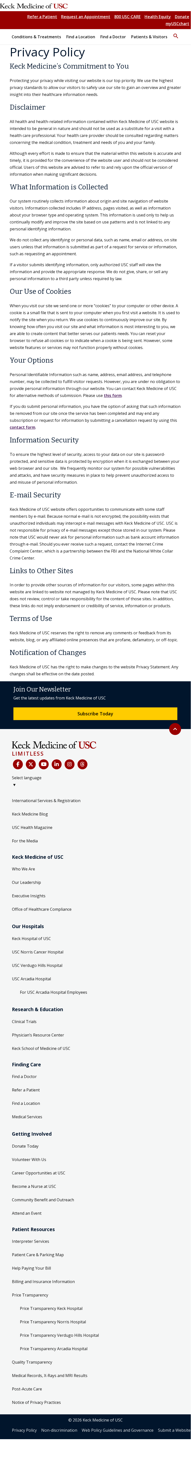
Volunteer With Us (29, 1159)
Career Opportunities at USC (38, 1173)
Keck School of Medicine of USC (41, 1048)
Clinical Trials (24, 1021)
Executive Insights (28, 896)
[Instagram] (70, 764)
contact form (22, 427)
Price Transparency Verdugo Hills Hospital (59, 1335)
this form (113, 395)
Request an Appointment (85, 16)
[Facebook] (18, 764)
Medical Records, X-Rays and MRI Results (49, 1375)
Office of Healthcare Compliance (42, 909)
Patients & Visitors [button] (149, 37)
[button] (176, 33)
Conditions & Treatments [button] (36, 37)
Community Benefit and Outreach (43, 1200)
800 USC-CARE (127, 16)
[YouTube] (44, 764)
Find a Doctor (24, 1076)
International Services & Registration (46, 800)
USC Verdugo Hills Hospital (37, 965)
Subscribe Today (95, 714)
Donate (182, 16)
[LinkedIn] (57, 764)
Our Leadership (26, 882)
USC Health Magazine (32, 827)
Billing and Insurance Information (43, 1281)
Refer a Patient (42, 16)
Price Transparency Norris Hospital (53, 1322)
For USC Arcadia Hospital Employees (53, 992)
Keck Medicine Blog (30, 814)
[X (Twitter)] (31, 764)
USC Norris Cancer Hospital (37, 952)
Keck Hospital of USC (31, 938)
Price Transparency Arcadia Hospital (53, 1348)
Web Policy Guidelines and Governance (117, 1430)
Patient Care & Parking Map (38, 1254)
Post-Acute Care (27, 1389)
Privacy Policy (24, 1430)
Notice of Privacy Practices (36, 1402)
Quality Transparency (32, 1362)
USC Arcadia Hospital (31, 979)
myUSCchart (177, 23)
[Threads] (82, 764)
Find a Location (26, 1103)
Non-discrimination (59, 1430)
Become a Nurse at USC (34, 1186)
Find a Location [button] (80, 37)
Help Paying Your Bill (31, 1268)
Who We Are (23, 869)
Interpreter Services (30, 1241)
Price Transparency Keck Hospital (51, 1308)
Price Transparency (30, 1295)
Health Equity (158, 16)
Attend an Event (26, 1213)
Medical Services (27, 1117)
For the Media (25, 841)
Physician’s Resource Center (38, 1035)
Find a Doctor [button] (113, 37)
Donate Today (25, 1146)
